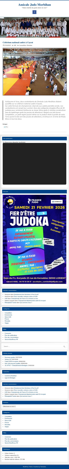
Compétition (22, 45)
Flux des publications (11, 335)
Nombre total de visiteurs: (12, 459)
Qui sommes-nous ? (26, 302)
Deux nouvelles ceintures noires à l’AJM (25, 296)
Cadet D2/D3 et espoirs (11, 361)
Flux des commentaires (12, 337)
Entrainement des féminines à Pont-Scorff (26, 294)
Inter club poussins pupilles (12, 363)
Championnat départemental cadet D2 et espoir (32, 300)
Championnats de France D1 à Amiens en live (24, 298)
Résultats (29, 45)
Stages (7, 323)
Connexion (8, 333)
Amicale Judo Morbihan (34, 4)
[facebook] (34, 12)
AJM (15, 45)
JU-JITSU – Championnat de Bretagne (16, 365)
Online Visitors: (9, 453)
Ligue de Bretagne (10, 378)
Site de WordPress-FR (11, 339)
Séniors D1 (8, 359)
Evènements (8, 315)
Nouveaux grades (10, 357)
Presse (7, 319)
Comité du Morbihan (11, 376)
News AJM (8, 317)
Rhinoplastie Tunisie (10, 302)
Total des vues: (9, 457)
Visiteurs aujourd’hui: (11, 455)
